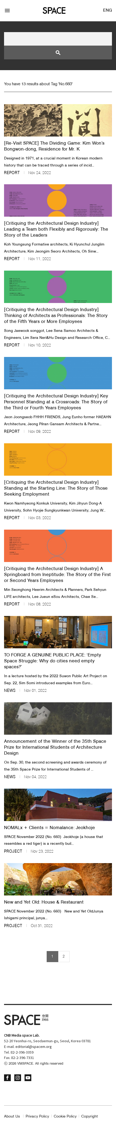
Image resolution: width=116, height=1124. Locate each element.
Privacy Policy (37, 1116)
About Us (12, 1116)
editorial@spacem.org (33, 1047)
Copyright (89, 1116)
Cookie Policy (65, 1116)
